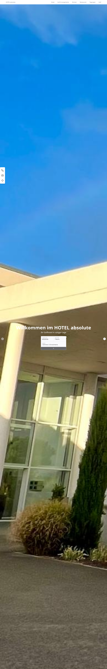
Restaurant (83, 2)
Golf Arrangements (63, 2)
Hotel (52, 2)
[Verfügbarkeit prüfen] (53, 348)
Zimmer (74, 2)
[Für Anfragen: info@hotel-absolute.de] (2, 175)
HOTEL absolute (10, 2)
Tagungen (92, 2)
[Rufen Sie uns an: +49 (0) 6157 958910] (2, 170)
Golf (100, 2)
